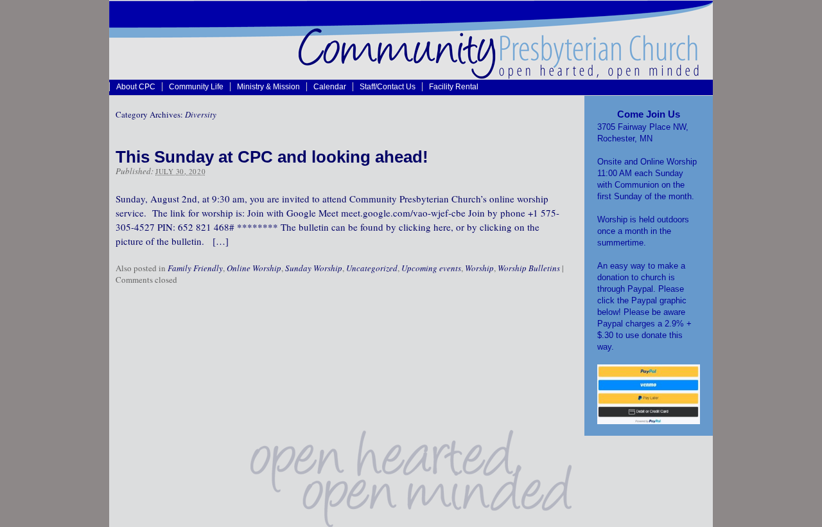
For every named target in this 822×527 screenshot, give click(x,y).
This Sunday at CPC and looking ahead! (272, 156)
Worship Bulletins (529, 268)
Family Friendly (195, 268)
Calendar (329, 86)
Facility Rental (453, 86)
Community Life (196, 86)
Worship (479, 268)
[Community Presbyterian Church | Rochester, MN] (411, 75)
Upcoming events (431, 268)
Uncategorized (372, 268)
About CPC (135, 86)
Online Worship (254, 268)
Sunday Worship (313, 268)
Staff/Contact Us (387, 86)
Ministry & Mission (268, 86)
